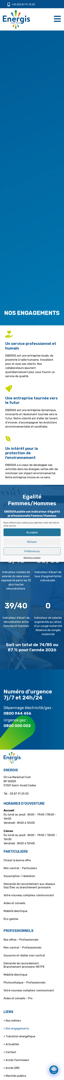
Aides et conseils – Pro (18, 998)
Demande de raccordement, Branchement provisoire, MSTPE (24, 965)
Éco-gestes (11, 919)
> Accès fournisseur (16, 1060)
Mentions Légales (32, 557)
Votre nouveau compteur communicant (29, 895)
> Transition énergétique (19, 1036)
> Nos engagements (16, 1028)
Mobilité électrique (15, 911)
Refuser (32, 541)
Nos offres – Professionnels (21, 939)
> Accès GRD (12, 1068)
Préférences (32, 551)
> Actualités (11, 1044)
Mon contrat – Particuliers (20, 868)
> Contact (10, 1052)
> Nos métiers (12, 1020)
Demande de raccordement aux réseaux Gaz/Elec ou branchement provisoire (29, 885)
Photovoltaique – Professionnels (24, 982)
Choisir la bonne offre (17, 860)
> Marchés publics (15, 1075)
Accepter (32, 532)
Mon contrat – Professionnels (22, 947)
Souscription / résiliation (19, 876)
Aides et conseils (14, 903)
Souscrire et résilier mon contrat (24, 955)
